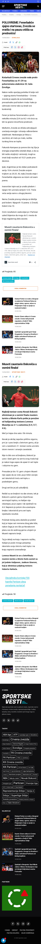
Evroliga (16, 37)
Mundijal (35, 774)
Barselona (34, 735)
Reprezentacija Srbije (14, 790)
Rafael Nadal (10, 787)
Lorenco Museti (7, 600)
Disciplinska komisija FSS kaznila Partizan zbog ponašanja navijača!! (17, 582)
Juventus (25, 758)
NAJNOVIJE (6, 11)
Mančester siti (27, 774)
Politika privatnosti (27, 930)
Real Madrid (19, 787)
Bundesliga (5, 740)
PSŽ (4, 787)
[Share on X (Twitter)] (13, 42)
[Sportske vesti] (20, 6)
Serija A (30, 791)
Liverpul (5, 774)
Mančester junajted (15, 774)
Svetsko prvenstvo (10, 799)
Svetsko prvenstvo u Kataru (26, 799)
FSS (19, 758)
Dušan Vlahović (6, 748)
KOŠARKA (24, 11)
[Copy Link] (16, 42)
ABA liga (7, 734)
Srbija (6, 795)
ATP (15, 734)
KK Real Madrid (22, 767)
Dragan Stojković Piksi (31, 744)
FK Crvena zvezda (21, 752)
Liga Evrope (6, 771)
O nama (7, 930)
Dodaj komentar (20, 288)
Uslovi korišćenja (27, 933)
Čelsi (4, 803)
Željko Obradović (13, 803)
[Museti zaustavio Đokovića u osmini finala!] (20, 396)
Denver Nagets (18, 744)
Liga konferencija (15, 771)
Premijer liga (32, 783)
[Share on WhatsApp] (19, 42)
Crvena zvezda (7, 278)
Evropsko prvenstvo (29, 748)
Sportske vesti (18, 372)
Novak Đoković (28, 600)
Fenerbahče (24, 278)
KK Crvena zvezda (8, 281)
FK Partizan (9, 757)
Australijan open (24, 735)
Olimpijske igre (7, 783)
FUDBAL (15, 11)
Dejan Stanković (7, 744)
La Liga (30, 767)
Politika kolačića (13, 933)
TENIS (32, 11)
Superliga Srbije (19, 795)
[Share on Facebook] (10, 42)
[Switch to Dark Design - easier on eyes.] (38, 1)
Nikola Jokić (14, 778)
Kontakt (15, 930)
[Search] (38, 6)
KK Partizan (9, 766)
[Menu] (3, 6)
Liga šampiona (28, 771)
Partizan (19, 783)
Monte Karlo (18, 600)
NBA (5, 778)
